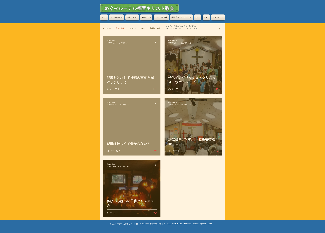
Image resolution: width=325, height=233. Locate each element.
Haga (143, 28)
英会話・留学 (155, 28)
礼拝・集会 (120, 28)
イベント (132, 28)
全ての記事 (107, 28)
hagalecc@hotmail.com (202, 224)
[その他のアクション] (156, 41)
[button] (219, 28)
